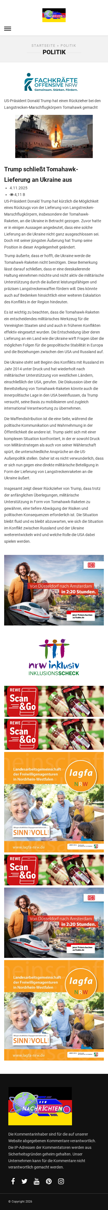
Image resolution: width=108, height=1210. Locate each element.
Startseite (44, 46)
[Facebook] (13, 1181)
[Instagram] (61, 1181)
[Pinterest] (49, 1181)
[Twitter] (24, 1181)
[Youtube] (37, 1181)
